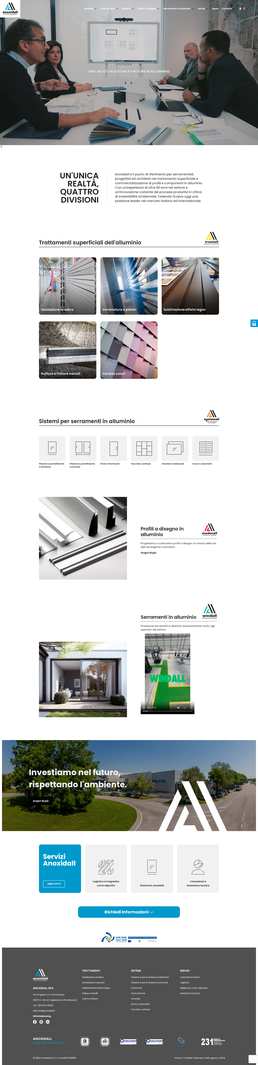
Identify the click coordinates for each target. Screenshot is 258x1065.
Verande (135, 998)
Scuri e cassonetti (140, 1004)
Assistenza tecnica (190, 993)
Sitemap (198, 1057)
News (215, 8)
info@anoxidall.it (46, 1010)
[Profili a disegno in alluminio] (83, 538)
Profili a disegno (147, 8)
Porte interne (138, 993)
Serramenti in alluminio (177, 8)
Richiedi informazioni (127, 912)
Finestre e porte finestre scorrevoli (149, 982)
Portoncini (136, 987)
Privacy (178, 1057)
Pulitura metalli (90, 993)
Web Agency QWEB (215, 1057)
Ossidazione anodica (92, 977)
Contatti (227, 8)
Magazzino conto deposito (194, 987)
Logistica (184, 982)
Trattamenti (108, 8)
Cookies (188, 1057)
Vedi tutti (54, 883)
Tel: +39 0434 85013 (43, 1005)
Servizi (202, 8)
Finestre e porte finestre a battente (150, 977)
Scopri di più (41, 801)
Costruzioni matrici (190, 977)
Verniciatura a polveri (93, 982)
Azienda (89, 8)
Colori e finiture (90, 998)
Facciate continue (140, 1009)
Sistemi (126, 8)
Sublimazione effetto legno (96, 987)
